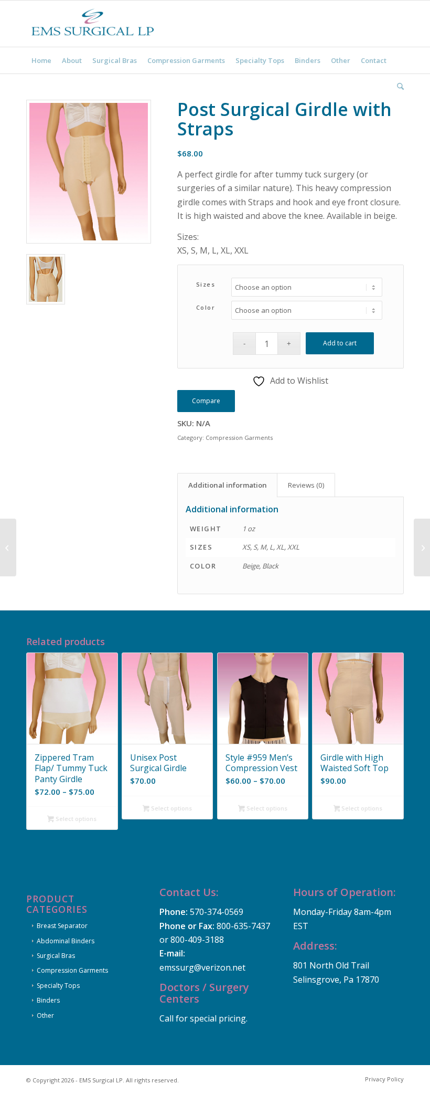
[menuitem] (41, 60)
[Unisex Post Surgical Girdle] (422, 547)
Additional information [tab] (227, 485)
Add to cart (340, 343)
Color (206, 307)
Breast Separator (62, 925)
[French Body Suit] (8, 547)
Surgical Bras (56, 955)
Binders (48, 1000)
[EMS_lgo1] (94, 24)
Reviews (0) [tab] (306, 485)
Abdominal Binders (65, 940)
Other (45, 1015)
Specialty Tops (58, 985)
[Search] (398, 86)
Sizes (206, 284)
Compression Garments (239, 437)
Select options (75, 819)
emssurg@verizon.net (202, 967)
